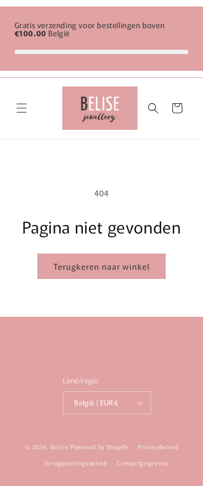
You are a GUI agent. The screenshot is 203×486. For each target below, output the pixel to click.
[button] (22, 108)
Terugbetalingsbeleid (75, 462)
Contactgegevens (143, 462)
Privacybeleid (158, 446)
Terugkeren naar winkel (101, 266)
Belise (60, 446)
